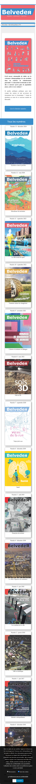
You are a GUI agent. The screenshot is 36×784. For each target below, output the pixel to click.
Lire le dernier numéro (18, 109)
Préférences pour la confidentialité (18, 776)
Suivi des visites (24, 771)
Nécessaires (12, 771)
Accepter (19, 780)
